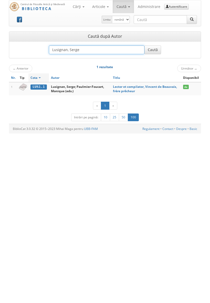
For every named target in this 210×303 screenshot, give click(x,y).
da (185, 87)
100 (133, 117)
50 (123, 117)
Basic (193, 129)
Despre (181, 129)
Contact (167, 129)
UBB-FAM (91, 129)
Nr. (13, 77)
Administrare (149, 6)
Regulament (151, 129)
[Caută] (192, 19)
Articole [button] (99, 6)
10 (105, 117)
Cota (34, 77)
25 (114, 117)
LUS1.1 (39, 87)
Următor (189, 68)
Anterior (20, 68)
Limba (107, 19)
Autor (55, 77)
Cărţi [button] (77, 6)
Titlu (116, 77)
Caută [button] (122, 6)
